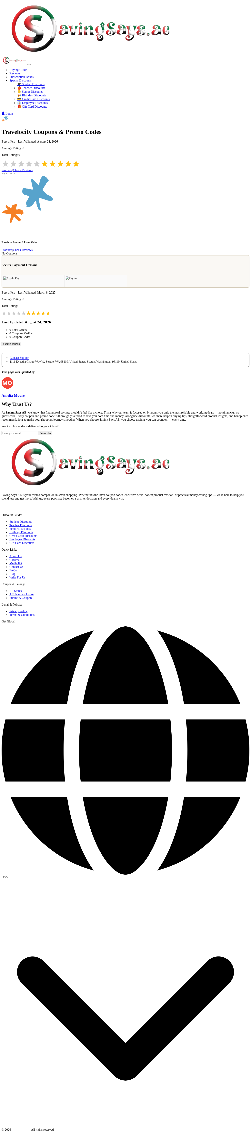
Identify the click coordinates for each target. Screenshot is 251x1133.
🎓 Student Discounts (31, 84)
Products (7, 170)
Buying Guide (18, 69)
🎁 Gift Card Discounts (32, 106)
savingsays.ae (20, 1129)
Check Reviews (23, 170)
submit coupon (11, 343)
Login (9, 113)
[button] (125, 877)
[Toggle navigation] (29, 64)
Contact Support (19, 357)
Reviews (14, 73)
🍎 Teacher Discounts (31, 88)
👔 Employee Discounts (32, 102)
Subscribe (45, 433)
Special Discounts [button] (20, 80)
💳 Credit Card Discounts (33, 99)
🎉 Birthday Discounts (31, 95)
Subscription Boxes (21, 77)
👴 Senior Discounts (30, 91)
